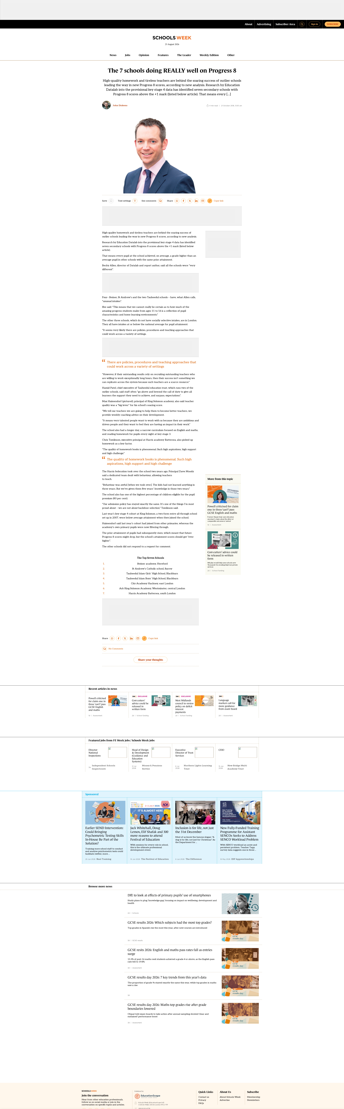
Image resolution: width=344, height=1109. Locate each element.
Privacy (202, 1100)
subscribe (332, 24)
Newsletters (253, 1100)
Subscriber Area (285, 24)
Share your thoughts (150, 659)
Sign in (314, 24)
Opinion (144, 55)
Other (230, 55)
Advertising (264, 24)
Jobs (127, 55)
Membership (253, 1097)
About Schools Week (230, 1097)
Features (163, 55)
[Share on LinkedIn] (196, 200)
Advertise (225, 1100)
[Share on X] (189, 200)
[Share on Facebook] (183, 200)
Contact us (203, 1097)
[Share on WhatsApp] (177, 200)
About (248, 24)
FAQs (201, 1103)
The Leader (184, 55)
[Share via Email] (202, 200)
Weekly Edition (209, 55)
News (113, 55)
